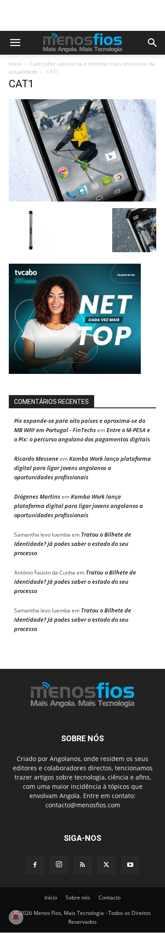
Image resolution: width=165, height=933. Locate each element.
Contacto (110, 897)
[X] (106, 865)
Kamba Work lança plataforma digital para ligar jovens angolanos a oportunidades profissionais (82, 468)
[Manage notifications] (16, 917)
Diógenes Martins (37, 496)
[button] (15, 43)
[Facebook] (35, 865)
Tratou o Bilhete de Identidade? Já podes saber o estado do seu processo (72, 543)
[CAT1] (82, 199)
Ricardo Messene (36, 459)
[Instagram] (59, 864)
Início (15, 63)
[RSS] (83, 865)
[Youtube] (130, 865)
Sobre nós (78, 897)
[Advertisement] (87, 15)
